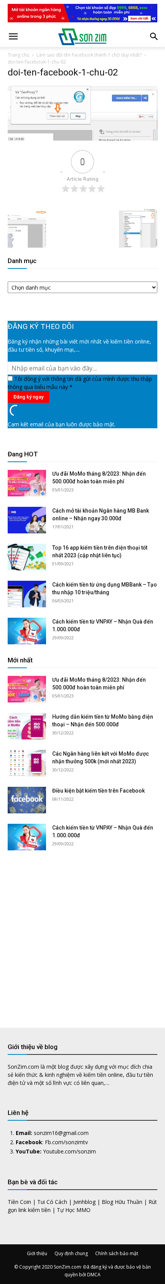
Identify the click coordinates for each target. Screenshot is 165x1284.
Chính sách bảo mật (116, 1253)
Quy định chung (71, 1253)
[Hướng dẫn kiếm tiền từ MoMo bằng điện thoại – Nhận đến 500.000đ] (27, 726)
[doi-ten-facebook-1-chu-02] (82, 138)
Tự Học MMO (74, 1210)
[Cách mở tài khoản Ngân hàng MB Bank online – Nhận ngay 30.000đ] (27, 520)
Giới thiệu (37, 1253)
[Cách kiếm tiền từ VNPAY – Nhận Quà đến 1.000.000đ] (27, 631)
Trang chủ (18, 55)
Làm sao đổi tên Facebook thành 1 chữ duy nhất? (89, 55)
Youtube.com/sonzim (69, 1151)
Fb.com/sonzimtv (66, 1142)
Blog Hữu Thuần (122, 1201)
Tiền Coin (19, 1201)
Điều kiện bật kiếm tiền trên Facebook (98, 791)
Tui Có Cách (52, 1201)
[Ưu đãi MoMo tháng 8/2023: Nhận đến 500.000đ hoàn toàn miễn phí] (27, 483)
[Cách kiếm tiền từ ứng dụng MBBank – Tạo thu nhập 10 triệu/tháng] (27, 594)
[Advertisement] (82, 933)
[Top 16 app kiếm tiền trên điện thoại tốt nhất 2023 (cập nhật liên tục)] (27, 557)
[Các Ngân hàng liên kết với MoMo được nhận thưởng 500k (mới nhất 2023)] (27, 763)
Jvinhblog (84, 1201)
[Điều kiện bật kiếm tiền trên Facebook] (27, 800)
